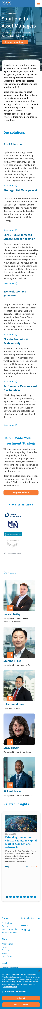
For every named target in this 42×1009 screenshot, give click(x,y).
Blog (7, 867)
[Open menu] (38, 3)
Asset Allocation (13, 144)
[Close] (39, 970)
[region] (21, 988)
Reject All (21, 998)
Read (33, 867)
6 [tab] (24, 897)
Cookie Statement (10, 987)
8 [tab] (31, 897)
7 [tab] (28, 897)
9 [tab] (35, 897)
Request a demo (21, 492)
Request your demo (14, 42)
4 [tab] (17, 897)
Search (37, 918)
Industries (12, 13)
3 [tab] (14, 897)
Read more (9, 185)
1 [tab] (7, 897)
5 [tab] (21, 897)
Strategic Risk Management (20, 190)
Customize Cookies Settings (15, 991)
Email (17, 595)
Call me (18, 589)
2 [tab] (10, 897)
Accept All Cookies (21, 1005)
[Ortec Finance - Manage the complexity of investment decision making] (3, 13)
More (17, 601)
